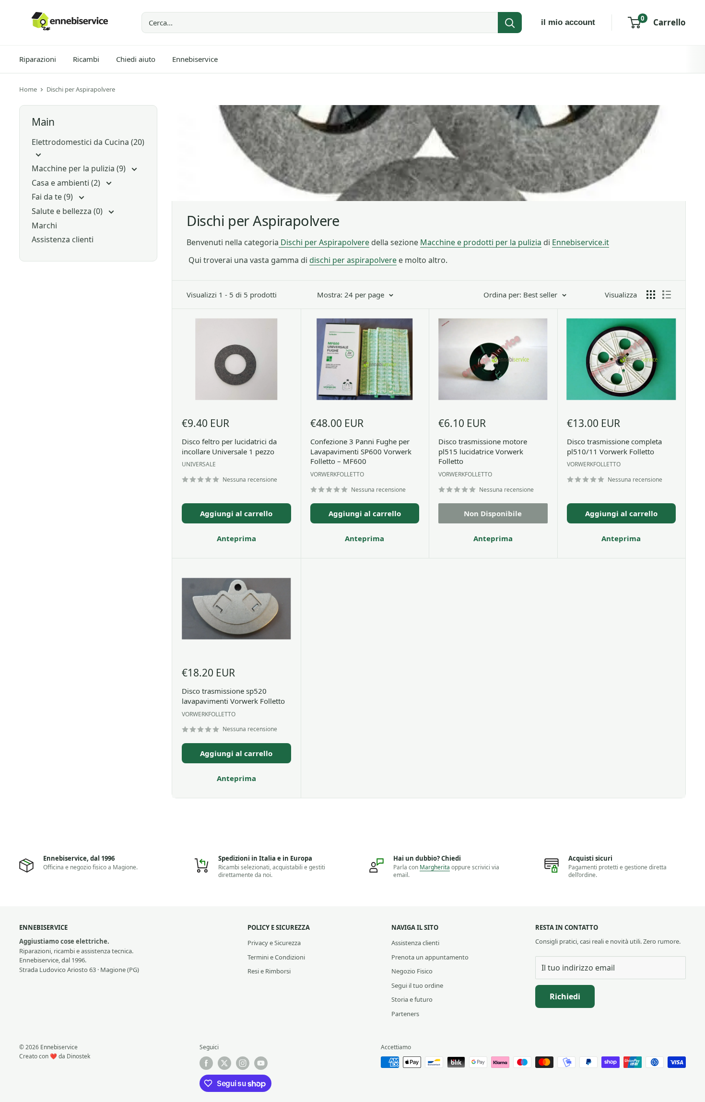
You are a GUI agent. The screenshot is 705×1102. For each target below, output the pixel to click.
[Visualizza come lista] (666, 294)
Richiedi (565, 996)
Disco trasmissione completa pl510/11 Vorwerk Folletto (614, 446)
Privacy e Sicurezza (274, 942)
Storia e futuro (412, 999)
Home (28, 89)
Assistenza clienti (63, 239)
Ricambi (86, 59)
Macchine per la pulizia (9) (80, 168)
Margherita (435, 867)
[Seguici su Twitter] (224, 1063)
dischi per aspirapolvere (353, 260)
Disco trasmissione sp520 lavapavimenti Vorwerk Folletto (233, 696)
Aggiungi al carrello (236, 513)
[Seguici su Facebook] (206, 1063)
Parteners (405, 1013)
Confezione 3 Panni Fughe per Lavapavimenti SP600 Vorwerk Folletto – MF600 (360, 451)
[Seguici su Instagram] (242, 1063)
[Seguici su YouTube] (261, 1063)
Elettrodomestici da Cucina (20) (88, 142)
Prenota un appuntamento (430, 957)
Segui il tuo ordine (417, 985)
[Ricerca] (510, 22)
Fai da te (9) (53, 196)
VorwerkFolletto (337, 474)
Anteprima (236, 538)
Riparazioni (37, 59)
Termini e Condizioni (276, 957)
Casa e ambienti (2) (67, 183)
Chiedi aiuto (135, 59)
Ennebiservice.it (580, 242)
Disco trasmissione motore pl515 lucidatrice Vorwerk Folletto (482, 451)
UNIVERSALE (199, 464)
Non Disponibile (493, 513)
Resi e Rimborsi (269, 971)
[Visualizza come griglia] (650, 294)
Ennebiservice (195, 59)
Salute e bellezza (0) (68, 211)
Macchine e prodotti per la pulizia (480, 242)
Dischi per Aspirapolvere (81, 89)
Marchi (44, 225)
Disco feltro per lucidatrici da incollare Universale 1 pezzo (229, 446)
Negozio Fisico (412, 971)
